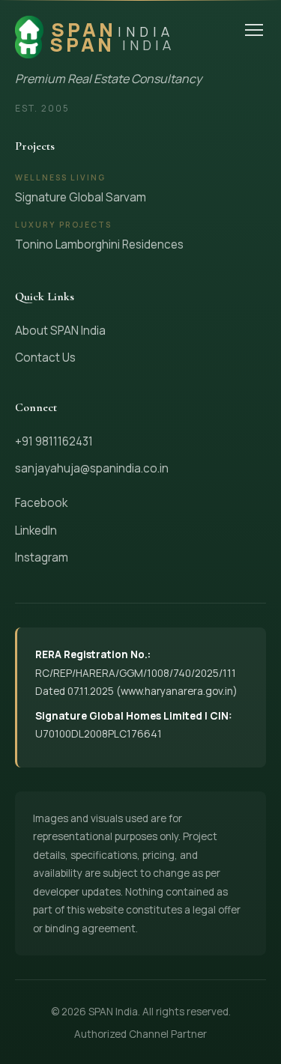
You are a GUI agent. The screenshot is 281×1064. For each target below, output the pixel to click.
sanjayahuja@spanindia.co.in (92, 468)
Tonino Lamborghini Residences (99, 244)
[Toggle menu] (254, 30)
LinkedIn (36, 530)
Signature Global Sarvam (80, 197)
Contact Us (45, 357)
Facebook (41, 503)
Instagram (41, 557)
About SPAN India (60, 330)
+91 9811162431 (54, 441)
